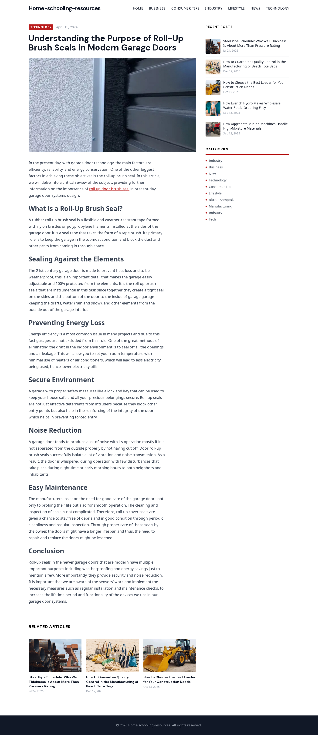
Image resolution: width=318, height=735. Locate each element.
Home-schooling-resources (65, 8)
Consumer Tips (185, 8)
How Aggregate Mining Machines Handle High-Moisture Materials (255, 126)
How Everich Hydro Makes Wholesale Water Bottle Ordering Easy (252, 105)
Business (157, 8)
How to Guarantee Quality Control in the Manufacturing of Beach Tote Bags (112, 681)
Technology (277, 8)
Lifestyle (236, 8)
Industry (214, 8)
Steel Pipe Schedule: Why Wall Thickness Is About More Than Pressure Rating (54, 681)
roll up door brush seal (109, 188)
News (255, 8)
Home (138, 8)
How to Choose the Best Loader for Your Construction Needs (169, 679)
